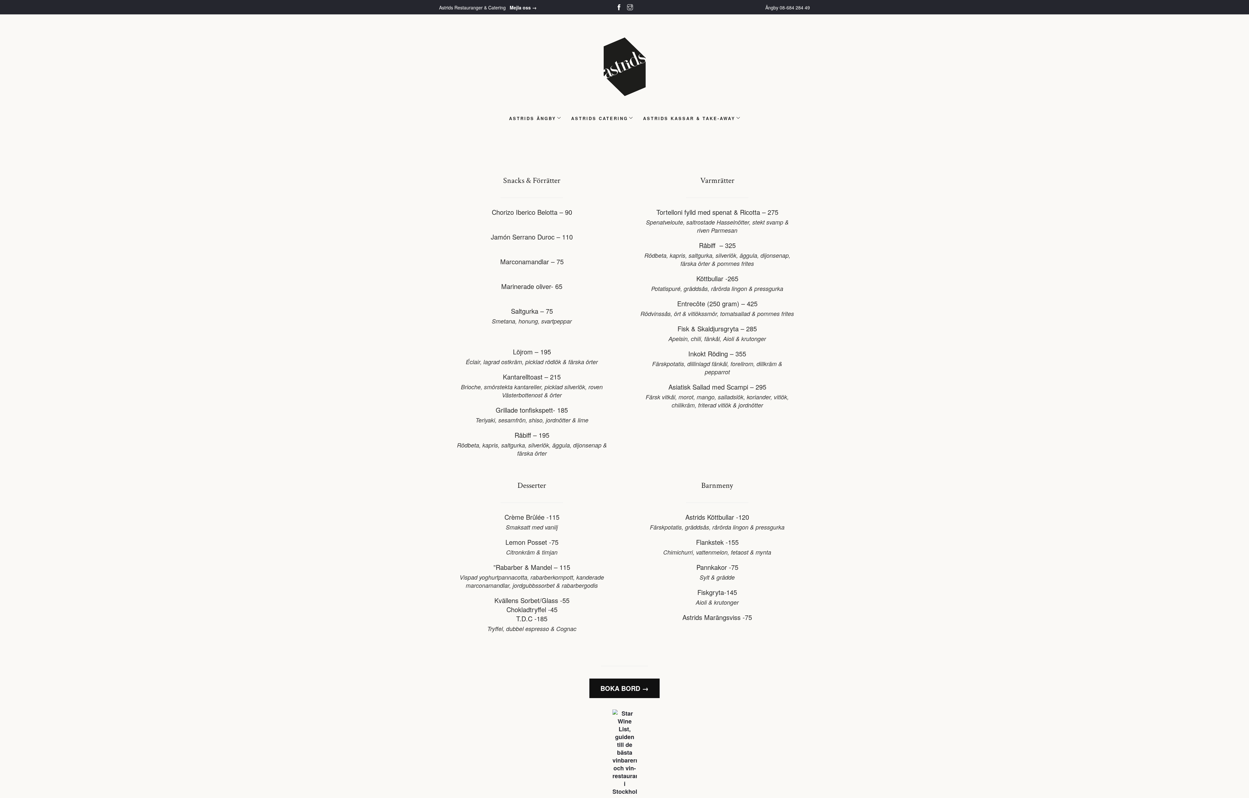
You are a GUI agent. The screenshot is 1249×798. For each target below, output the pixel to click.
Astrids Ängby (532, 118)
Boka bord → (624, 688)
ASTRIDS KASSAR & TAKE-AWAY (689, 118)
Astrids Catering (599, 118)
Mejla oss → (523, 7)
